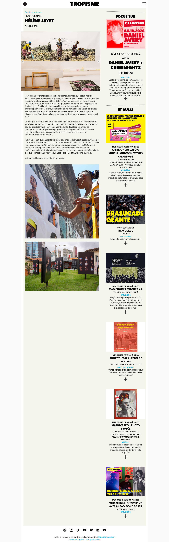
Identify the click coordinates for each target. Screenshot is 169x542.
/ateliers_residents (33, 12)
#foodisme (125, 236)
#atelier (121, 367)
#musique (126, 77)
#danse (130, 367)
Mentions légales (76, 539)
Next (98, 61)
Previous (23, 61)
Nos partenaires (93, 539)
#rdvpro (125, 170)
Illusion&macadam (106, 537)
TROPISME (84, 4)
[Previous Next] (125, 481)
